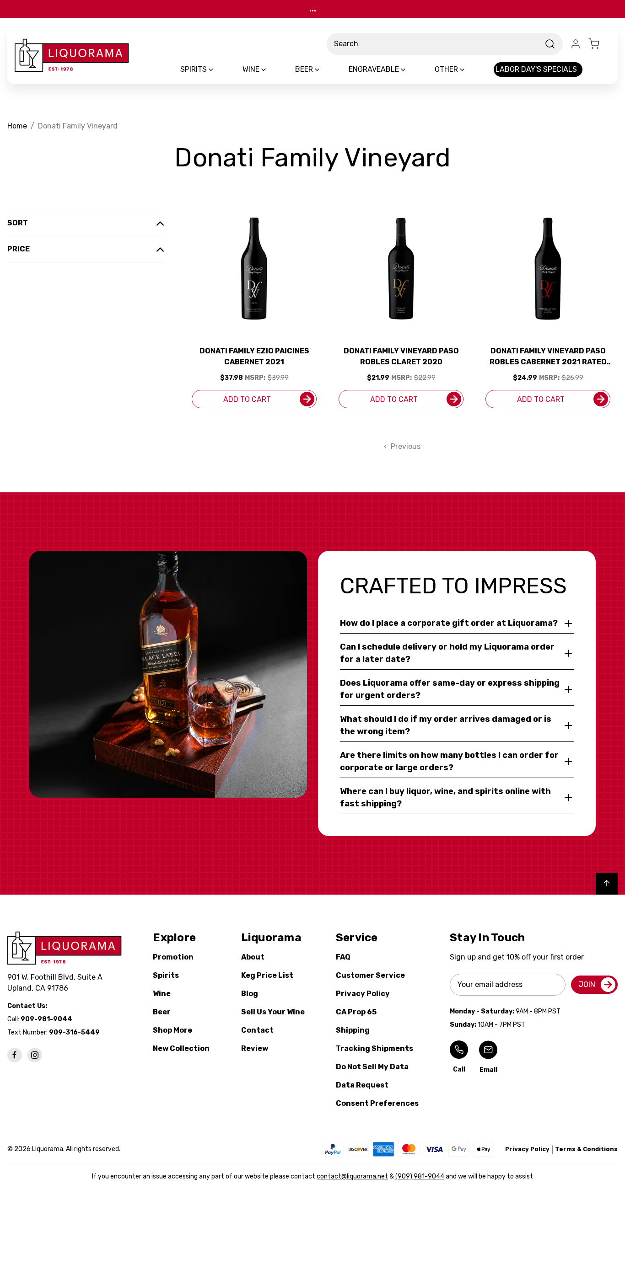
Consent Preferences (377, 1103)
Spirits (166, 975)
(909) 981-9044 (419, 1176)
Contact (257, 1030)
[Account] (575, 43)
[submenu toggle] (218, 69)
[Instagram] (34, 1055)
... (312, 9)
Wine (162, 993)
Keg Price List (267, 975)
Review (254, 1048)
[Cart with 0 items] (599, 43)
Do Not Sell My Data (372, 1066)
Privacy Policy (363, 993)
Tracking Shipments (374, 1048)
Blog (249, 993)
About (252, 957)
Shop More (172, 1030)
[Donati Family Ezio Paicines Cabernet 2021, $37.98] (254, 268)
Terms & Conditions (586, 1149)
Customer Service (370, 975)
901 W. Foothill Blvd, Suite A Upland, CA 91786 (56, 982)
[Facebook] (14, 1055)
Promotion (173, 957)
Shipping (353, 1030)
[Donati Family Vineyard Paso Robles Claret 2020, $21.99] (401, 268)
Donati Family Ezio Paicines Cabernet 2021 (254, 356)
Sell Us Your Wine (273, 1012)
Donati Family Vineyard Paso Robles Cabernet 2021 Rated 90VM (548, 357)
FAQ (343, 957)
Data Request (362, 1085)
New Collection (181, 1048)
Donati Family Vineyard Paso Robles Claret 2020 (401, 356)
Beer (162, 1012)
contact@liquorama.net (352, 1176)
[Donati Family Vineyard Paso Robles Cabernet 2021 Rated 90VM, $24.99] (548, 268)
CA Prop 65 (356, 1012)
